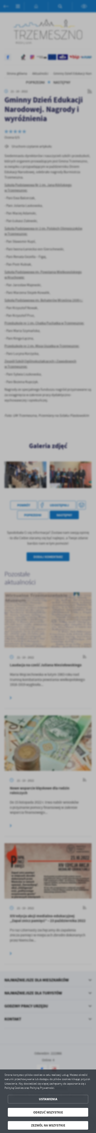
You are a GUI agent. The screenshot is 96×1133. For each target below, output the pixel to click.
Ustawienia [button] (48, 1099)
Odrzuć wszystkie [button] (48, 1112)
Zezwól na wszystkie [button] (48, 1125)
